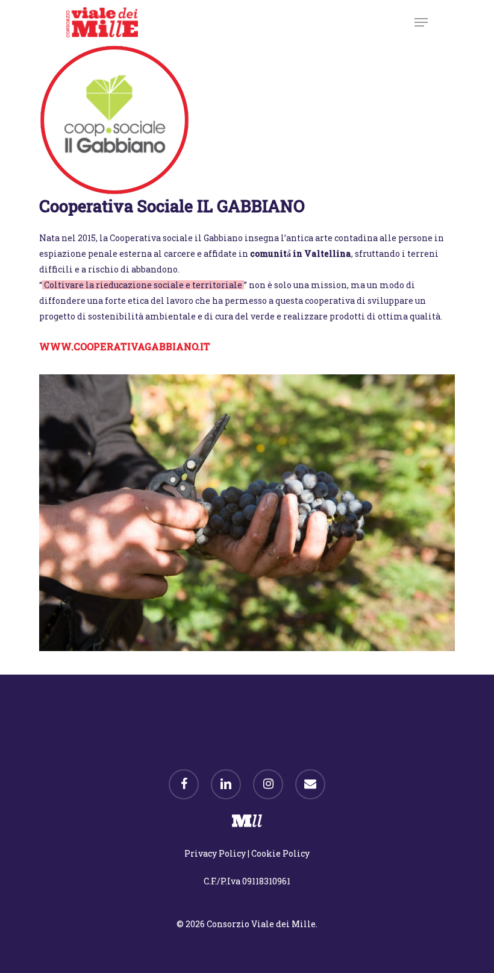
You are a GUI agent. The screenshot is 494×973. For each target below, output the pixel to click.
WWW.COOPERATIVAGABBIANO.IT (124, 346)
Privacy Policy (215, 853)
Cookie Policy (280, 853)
